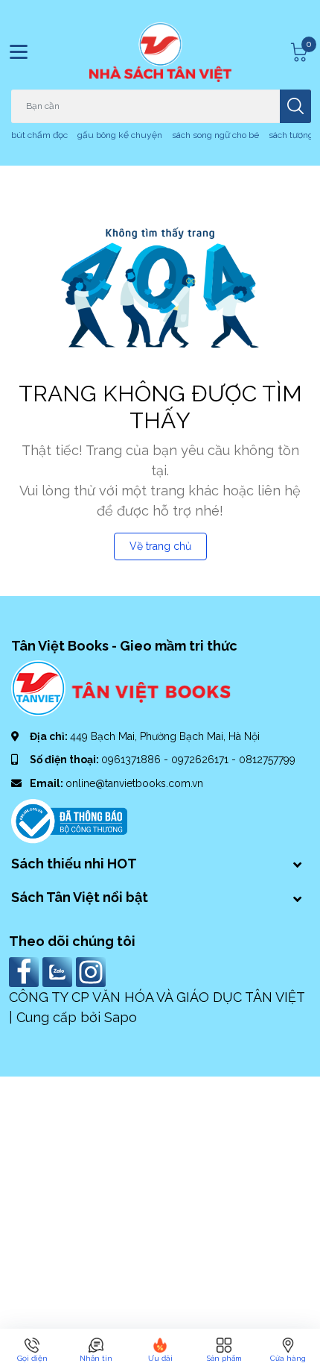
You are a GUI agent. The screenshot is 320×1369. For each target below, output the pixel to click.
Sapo (120, 1017)
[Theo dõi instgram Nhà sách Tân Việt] (92, 970)
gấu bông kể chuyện (119, 135)
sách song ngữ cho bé (215, 135)
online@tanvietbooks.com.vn (134, 783)
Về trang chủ (160, 546)
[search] (295, 106)
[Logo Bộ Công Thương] (69, 820)
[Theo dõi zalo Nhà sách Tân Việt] (59, 970)
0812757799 (267, 759)
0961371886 (132, 759)
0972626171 (201, 759)
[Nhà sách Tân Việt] (160, 52)
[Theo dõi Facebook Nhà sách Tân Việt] (25, 970)
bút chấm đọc (39, 135)
